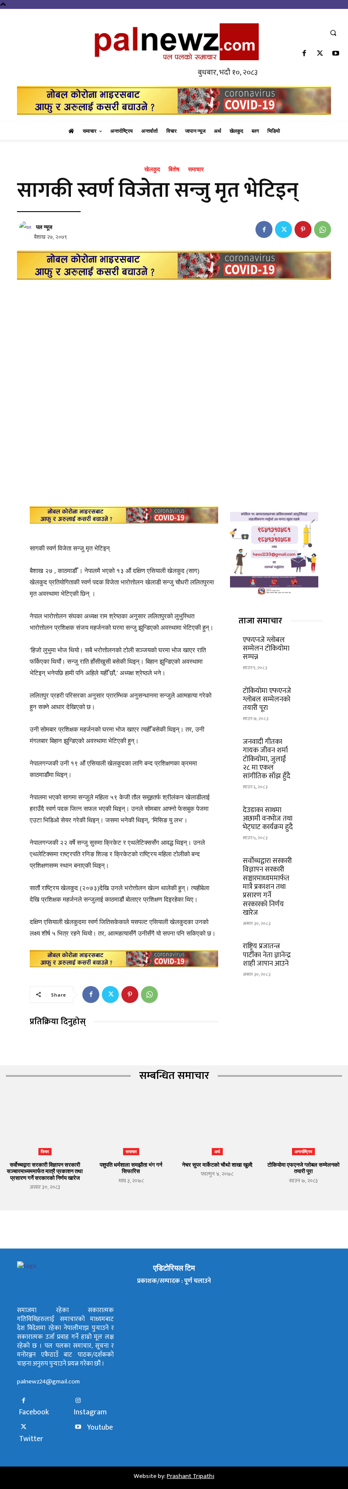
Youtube (100, 1427)
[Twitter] (320, 54)
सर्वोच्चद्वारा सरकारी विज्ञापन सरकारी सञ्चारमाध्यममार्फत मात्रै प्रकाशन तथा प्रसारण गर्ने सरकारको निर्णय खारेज (267, 887)
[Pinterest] (303, 229)
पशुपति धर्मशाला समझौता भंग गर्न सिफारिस (131, 1168)
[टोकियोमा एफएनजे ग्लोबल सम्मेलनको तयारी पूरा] (310, 694)
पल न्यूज (44, 227)
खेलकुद (152, 169)
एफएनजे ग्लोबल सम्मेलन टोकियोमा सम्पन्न (266, 648)
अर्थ (217, 1151)
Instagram (90, 1412)
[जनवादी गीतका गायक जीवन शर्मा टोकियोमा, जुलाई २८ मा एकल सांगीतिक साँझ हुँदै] (310, 745)
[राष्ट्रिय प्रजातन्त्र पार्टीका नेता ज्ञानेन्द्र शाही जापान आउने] (310, 949)
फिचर (45, 1151)
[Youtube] (336, 54)
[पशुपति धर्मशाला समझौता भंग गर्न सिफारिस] (131, 1128)
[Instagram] (78, 1401)
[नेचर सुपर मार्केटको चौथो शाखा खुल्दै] (217, 1128)
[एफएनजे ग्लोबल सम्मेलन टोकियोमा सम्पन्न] (310, 643)
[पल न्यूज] (26, 227)
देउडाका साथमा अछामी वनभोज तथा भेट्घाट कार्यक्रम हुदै (268, 818)
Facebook (34, 1412)
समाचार (196, 169)
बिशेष (174, 169)
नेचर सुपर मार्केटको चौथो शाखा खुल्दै (217, 1164)
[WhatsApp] (322, 229)
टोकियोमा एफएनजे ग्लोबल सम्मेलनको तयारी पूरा (267, 699)
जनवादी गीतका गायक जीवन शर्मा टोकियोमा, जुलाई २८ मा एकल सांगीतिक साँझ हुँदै (266, 759)
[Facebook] (304, 54)
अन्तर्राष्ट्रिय (303, 1151)
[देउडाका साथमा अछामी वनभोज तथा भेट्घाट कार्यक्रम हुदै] (310, 813)
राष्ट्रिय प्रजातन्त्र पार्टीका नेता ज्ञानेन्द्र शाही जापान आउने (267, 954)
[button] (333, 32)
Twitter (31, 1439)
